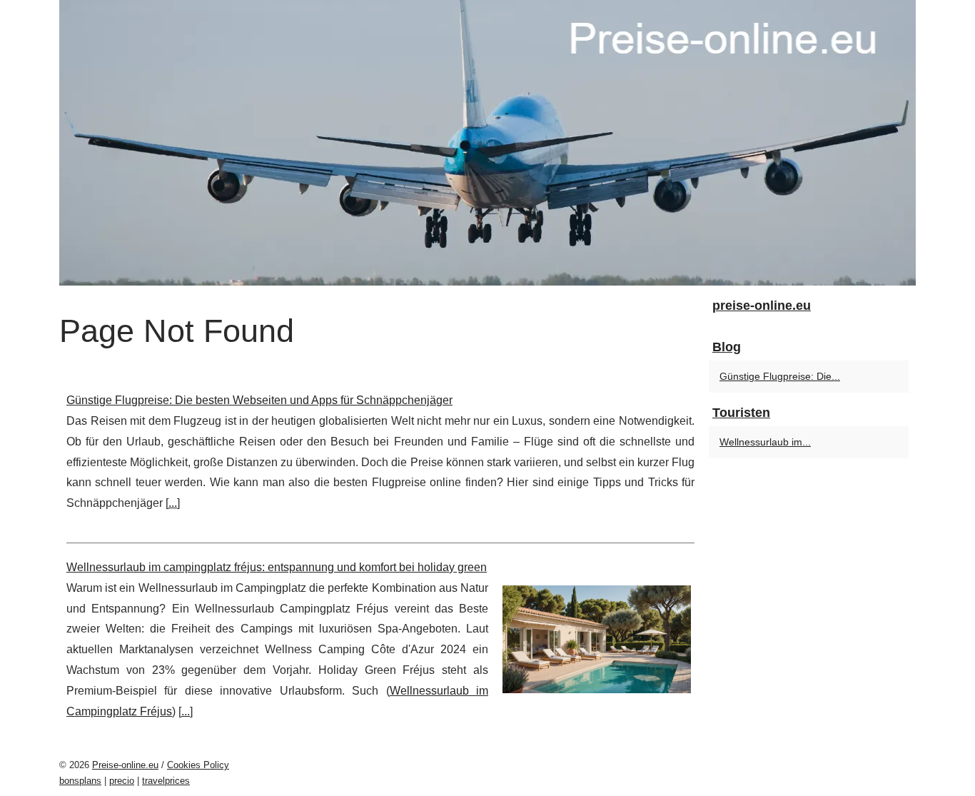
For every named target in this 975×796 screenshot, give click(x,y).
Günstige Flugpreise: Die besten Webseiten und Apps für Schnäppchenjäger (259, 400)
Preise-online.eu (125, 765)
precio (121, 780)
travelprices (166, 780)
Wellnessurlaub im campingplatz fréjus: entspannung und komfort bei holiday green (276, 567)
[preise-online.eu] (487, 143)
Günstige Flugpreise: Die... (779, 376)
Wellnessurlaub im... (765, 442)
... (172, 503)
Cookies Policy (198, 765)
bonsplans (80, 780)
